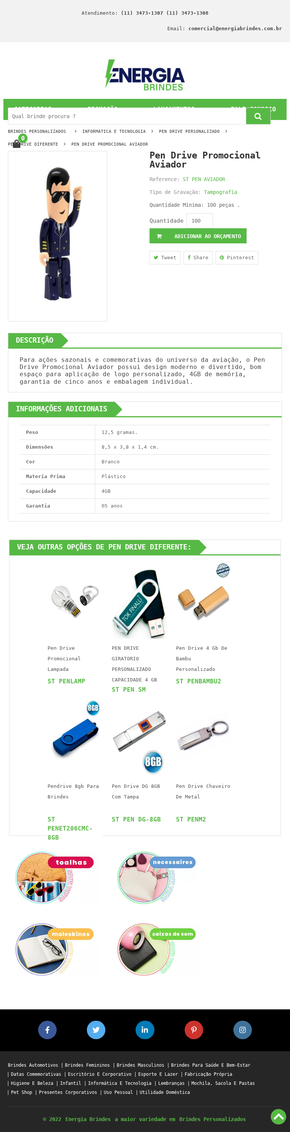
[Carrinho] (16, 144)
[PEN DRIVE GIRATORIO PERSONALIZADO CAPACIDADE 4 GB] (139, 598)
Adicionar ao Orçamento (206, 236)
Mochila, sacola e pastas (223, 1083)
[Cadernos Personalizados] (54, 949)
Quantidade (167, 220)
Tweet (167, 257)
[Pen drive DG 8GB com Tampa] (139, 737)
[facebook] (47, 1030)
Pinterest (239, 257)
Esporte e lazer (158, 1074)
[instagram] (242, 1030)
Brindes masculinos (140, 1065)
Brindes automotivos (33, 1065)
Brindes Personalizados (212, 1119)
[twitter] (96, 1030)
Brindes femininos (87, 1065)
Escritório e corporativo (99, 1074)
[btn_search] (258, 116)
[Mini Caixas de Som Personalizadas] (156, 949)
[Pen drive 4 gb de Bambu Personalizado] (203, 598)
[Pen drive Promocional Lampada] (75, 598)
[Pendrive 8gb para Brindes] (75, 737)
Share (199, 257)
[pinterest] (194, 1030)
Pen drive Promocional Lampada (64, 658)
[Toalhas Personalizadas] (54, 877)
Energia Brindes (88, 1119)
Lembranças (171, 1083)
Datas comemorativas (36, 1074)
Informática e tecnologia (119, 1083)
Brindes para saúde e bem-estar (210, 1065)
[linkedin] (145, 1030)
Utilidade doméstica (165, 1092)
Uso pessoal (118, 1092)
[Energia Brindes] (145, 74)
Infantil (70, 1083)
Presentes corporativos (68, 1092)
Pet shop (21, 1092)
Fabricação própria (208, 1074)
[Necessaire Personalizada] (156, 877)
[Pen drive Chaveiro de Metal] (203, 737)
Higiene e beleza (32, 1083)
